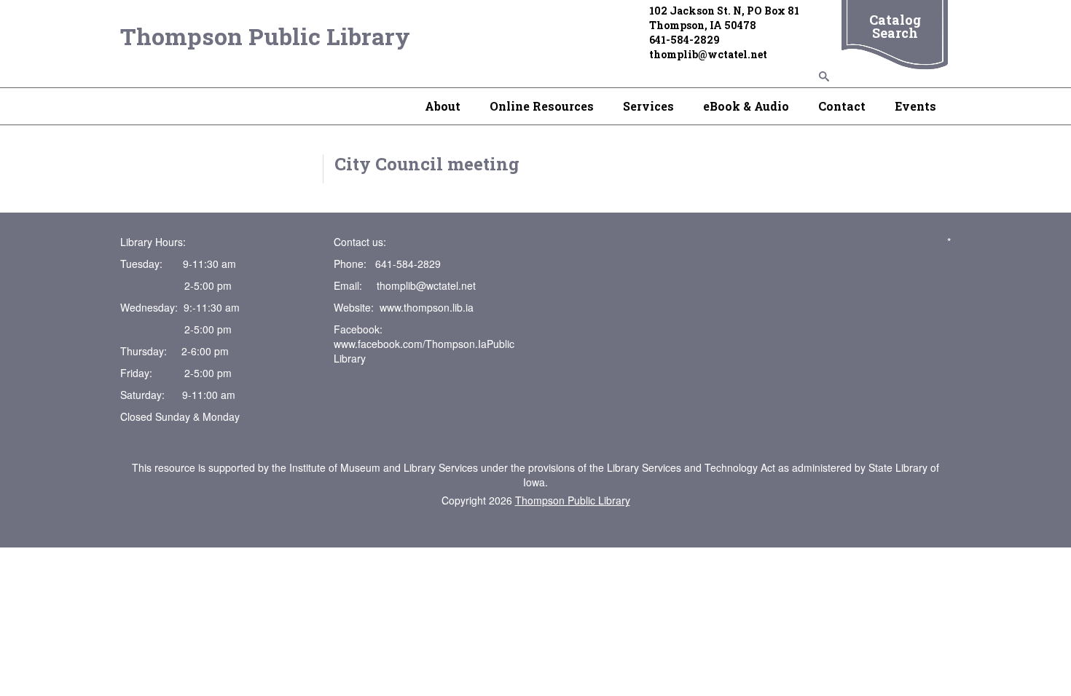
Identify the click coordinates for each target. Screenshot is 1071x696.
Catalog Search (895, 26)
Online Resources (542, 106)
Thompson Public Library (265, 36)
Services (648, 106)
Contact (842, 106)
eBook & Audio (746, 106)
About (442, 106)
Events (915, 106)
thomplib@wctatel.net (426, 285)
